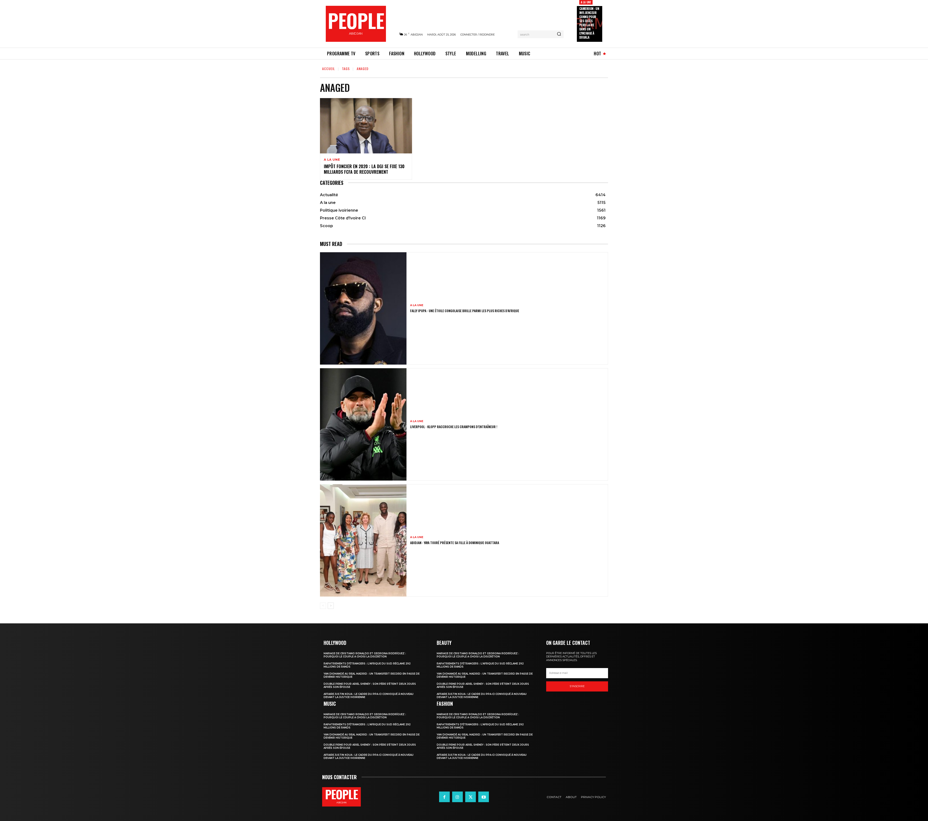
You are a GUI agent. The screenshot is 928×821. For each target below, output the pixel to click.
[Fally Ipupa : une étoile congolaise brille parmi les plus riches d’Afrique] (363, 308)
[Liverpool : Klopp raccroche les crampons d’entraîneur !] (363, 424)
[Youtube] (483, 797)
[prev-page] (323, 606)
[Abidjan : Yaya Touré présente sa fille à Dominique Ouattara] (363, 540)
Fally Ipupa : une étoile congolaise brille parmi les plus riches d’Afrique (464, 310)
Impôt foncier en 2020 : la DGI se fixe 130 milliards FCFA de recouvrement (364, 169)
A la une (586, 2)
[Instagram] (457, 797)
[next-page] (331, 606)
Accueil (328, 68)
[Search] (559, 34)
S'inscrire (577, 686)
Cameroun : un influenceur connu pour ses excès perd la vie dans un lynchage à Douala (589, 22)
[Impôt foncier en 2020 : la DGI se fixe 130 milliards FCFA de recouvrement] (366, 125)
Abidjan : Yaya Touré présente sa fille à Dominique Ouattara (454, 542)
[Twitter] (470, 797)
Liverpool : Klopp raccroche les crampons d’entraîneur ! (453, 426)
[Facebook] (444, 797)
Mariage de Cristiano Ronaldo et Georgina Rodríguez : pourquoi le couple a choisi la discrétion (365, 655)
